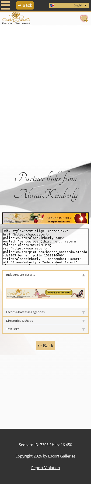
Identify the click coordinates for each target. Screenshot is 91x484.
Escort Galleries (62, 456)
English (78, 5)
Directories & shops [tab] (19, 320)
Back (25, 5)
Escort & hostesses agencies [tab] (25, 312)
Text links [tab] (12, 329)
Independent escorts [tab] (20, 274)
